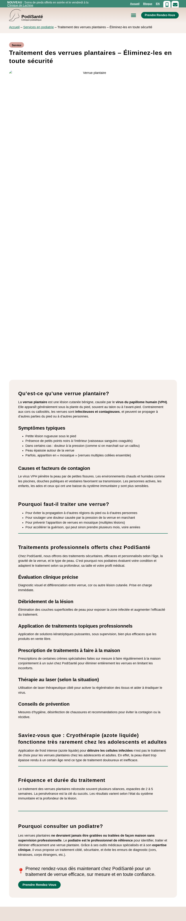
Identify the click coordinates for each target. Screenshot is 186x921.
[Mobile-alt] (167, 4)
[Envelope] (175, 4)
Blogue (147, 3)
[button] (133, 15)
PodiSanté (32, 17)
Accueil (135, 3)
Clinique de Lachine (20, 5)
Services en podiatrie (38, 27)
